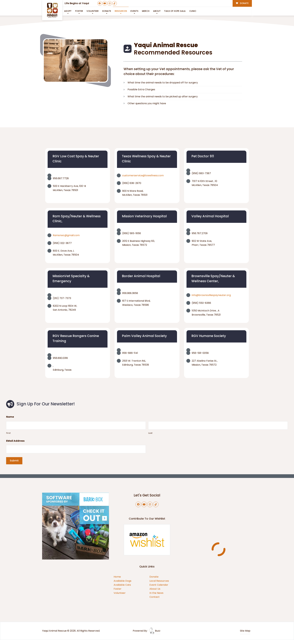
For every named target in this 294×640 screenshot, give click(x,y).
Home (117, 576)
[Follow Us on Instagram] (109, 3)
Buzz (157, 631)
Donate (153, 576)
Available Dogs (122, 581)
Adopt (68, 11)
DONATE (244, 3)
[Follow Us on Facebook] (99, 3)
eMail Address (15, 441)
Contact (154, 597)
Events (134, 11)
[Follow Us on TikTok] (114, 3)
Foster (79, 11)
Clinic (192, 11)
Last (150, 433)
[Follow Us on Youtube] (104, 3)
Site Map (245, 631)
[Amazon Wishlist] (147, 539)
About (157, 11)
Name (10, 417)
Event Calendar (158, 585)
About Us (154, 589)
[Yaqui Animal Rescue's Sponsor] (75, 526)
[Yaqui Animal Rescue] (52, 10)
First (8, 433)
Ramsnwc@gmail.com (66, 235)
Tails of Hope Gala (175, 11)
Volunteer (93, 11)
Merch (145, 11)
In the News (156, 593)
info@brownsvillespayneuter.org (211, 295)
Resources (121, 11)
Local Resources (159, 581)
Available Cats (122, 585)
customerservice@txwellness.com (143, 175)
